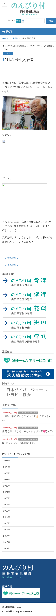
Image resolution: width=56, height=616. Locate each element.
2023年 (6, 479)
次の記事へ (12, 265)
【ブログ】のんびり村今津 (28, 439)
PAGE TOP (51, 595)
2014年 (6, 536)
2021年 (6, 492)
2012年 (6, 548)
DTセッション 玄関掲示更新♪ (18, 443)
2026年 (6, 460)
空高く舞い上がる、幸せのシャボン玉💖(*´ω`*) (27, 431)
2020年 (6, 498)
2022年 (6, 486)
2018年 (6, 511)
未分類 (7, 53)
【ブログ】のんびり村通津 (28, 427)
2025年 (6, 467)
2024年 (6, 473)
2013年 (6, 542)
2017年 (6, 517)
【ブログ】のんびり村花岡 (28, 412)
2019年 (6, 504)
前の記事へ (12, 258)
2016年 (6, 523)
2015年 (6, 529)
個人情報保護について (12, 607)
